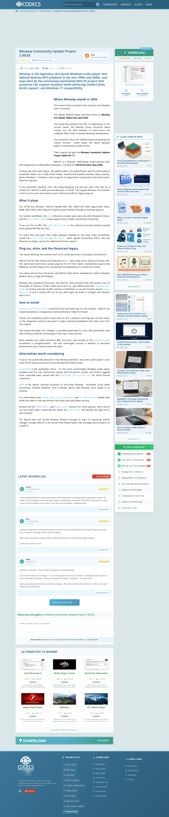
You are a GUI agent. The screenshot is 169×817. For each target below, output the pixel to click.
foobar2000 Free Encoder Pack (75, 375)
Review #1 (30, 491)
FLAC (49, 216)
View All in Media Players (63, 730)
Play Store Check (72, 801)
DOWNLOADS (110, 4)
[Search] (98, 4)
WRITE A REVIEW (102, 476)
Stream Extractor (72, 780)
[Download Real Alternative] (32, 665)
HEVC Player (70, 770)
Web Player (70, 775)
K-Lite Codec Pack (40, 238)
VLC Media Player (88, 397)
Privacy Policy (133, 770)
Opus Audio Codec (36, 219)
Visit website (142, 93)
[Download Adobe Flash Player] (32, 699)
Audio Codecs (61, 406)
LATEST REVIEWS (29, 476)
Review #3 (30, 564)
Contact (131, 779)
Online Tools (73, 757)
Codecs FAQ (132, 766)
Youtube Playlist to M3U (75, 785)
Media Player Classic (53, 397)
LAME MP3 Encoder (57, 225)
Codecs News (101, 791)
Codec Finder (74, 409)
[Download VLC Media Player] (96, 699)
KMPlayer (68, 397)
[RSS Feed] (20, 791)
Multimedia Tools (102, 782)
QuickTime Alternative (96, 673)
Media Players (42, 406)
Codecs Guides (101, 796)
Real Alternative (32, 673)
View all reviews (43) (62, 602)
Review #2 (30, 523)
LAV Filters (58, 238)
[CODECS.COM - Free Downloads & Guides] (26, 766)
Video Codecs (101, 773)
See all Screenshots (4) (134, 85)
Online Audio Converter (74, 806)
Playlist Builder (71, 791)
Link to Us (30, 791)
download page (101, 340)
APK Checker (71, 796)
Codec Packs (100, 778)
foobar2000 (25, 369)
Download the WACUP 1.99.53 (34, 308)
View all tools (71, 811)
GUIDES (138, 4)
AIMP (21, 384)
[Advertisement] (84, 30)
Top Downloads (101, 787)
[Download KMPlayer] (64, 699)
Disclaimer (132, 775)
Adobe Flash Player (33, 707)
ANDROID (126, 4)
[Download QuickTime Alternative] (96, 665)
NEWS (149, 4)
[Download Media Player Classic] (64, 665)
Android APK (100, 764)
